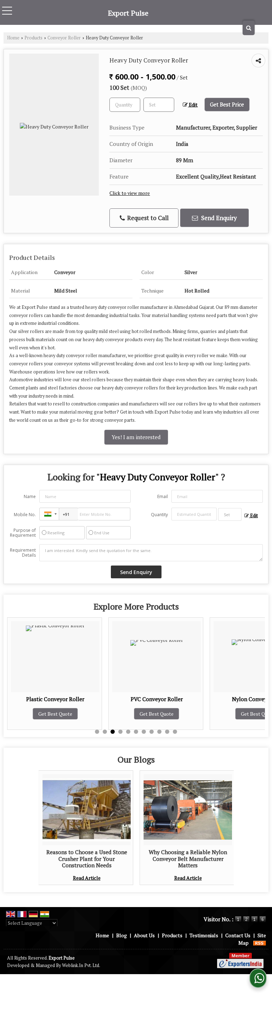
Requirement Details (23, 553)
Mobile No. (25, 515)
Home (13, 38)
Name (30, 496)
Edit (193, 105)
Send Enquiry (218, 218)
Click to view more (129, 193)
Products (33, 38)
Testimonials (203, 935)
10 (167, 732)
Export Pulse (128, 13)
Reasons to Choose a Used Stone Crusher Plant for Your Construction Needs (86, 858)
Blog (121, 935)
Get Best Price (227, 104)
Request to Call (147, 218)
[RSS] (259, 942)
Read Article (87, 877)
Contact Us (237, 935)
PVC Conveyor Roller (93, 699)
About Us (144, 935)
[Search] (249, 28)
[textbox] (158, 105)
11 (175, 732)
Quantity (159, 515)
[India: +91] (49, 514)
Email (162, 496)
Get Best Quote (92, 713)
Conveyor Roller (64, 38)
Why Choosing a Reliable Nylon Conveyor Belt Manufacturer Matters (188, 858)
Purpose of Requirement (23, 533)
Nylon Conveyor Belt (194, 699)
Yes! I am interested (136, 437)
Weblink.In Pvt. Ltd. (81, 965)
